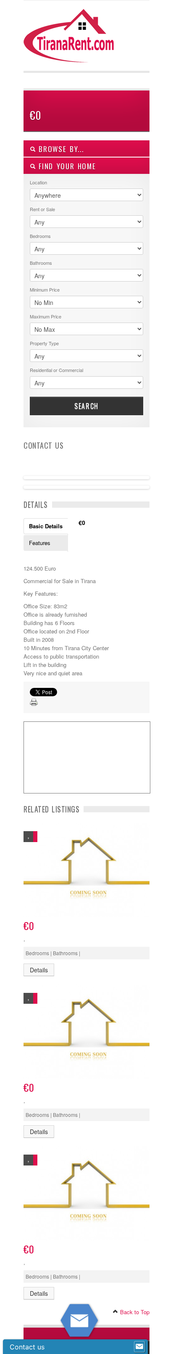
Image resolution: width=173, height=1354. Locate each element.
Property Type (44, 343)
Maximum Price (45, 316)
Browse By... (60, 149)
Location (38, 182)
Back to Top (133, 1312)
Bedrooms (40, 236)
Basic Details (46, 526)
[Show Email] (139, 1347)
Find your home (66, 166)
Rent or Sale (42, 209)
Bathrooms (41, 262)
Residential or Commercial (56, 370)
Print (34, 702)
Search (86, 406)
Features (39, 543)
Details (39, 970)
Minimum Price (45, 289)
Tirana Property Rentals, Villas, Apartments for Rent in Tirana (72, 42)
